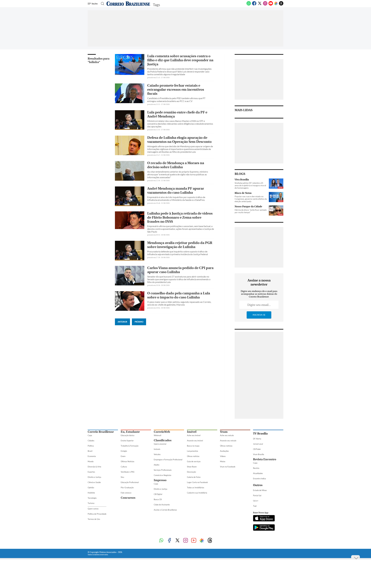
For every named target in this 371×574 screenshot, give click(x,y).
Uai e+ (255, 501)
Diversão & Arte (94, 466)
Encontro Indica (259, 478)
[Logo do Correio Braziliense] (128, 4)
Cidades (91, 440)
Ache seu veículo (227, 435)
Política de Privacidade (97, 514)
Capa (90, 435)
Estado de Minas (260, 490)
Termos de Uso (94, 519)
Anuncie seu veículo (228, 440)
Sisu (122, 477)
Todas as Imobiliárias (195, 487)
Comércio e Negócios (162, 475)
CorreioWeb (162, 431)
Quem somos (93, 509)
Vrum (224, 431)
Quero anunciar (160, 444)
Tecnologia (92, 498)
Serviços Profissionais (163, 470)
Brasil (90, 451)
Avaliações (224, 451)
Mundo (90, 461)
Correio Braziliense (101, 431)
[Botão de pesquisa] (101, 3)
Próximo (139, 322)
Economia (92, 456)
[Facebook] (254, 5)
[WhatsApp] (249, 5)
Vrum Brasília (258, 454)
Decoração (191, 472)
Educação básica (127, 435)
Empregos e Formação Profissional (168, 459)
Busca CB (158, 499)
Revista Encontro (264, 459)
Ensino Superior (127, 440)
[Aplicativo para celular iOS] (264, 518)
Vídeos (223, 456)
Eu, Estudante (130, 431)
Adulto (156, 465)
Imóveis (157, 449)
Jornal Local (258, 444)
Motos (222, 461)
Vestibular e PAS (127, 472)
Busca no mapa (193, 446)
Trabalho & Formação (129, 446)
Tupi (255, 506)
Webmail (157, 435)
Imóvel (191, 431)
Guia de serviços (194, 461)
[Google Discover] (276, 3)
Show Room (192, 466)
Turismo (91, 503)
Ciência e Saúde (94, 482)
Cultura (124, 466)
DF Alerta (257, 439)
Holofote (91, 493)
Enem (123, 456)
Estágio (124, 451)
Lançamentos (192, 451)
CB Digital (158, 494)
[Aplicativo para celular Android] (264, 527)
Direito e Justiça (94, 477)
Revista (256, 468)
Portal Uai (257, 495)
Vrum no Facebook (227, 466)
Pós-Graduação (127, 487)
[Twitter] (260, 5)
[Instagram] (265, 5)
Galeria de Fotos (194, 477)
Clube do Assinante (162, 504)
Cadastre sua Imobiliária (197, 493)
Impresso (160, 480)
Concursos (128, 497)
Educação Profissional (130, 482)
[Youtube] (271, 5)
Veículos (157, 454)
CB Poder (257, 449)
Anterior (122, 322)
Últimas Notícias (127, 461)
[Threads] (281, 5)
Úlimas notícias (193, 456)
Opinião (91, 487)
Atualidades (258, 473)
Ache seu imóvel (193, 435)
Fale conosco (126, 493)
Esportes (91, 472)
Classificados (162, 440)
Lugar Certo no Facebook (197, 482)
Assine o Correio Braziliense (165, 510)
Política (91, 446)
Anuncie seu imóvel (195, 440)
